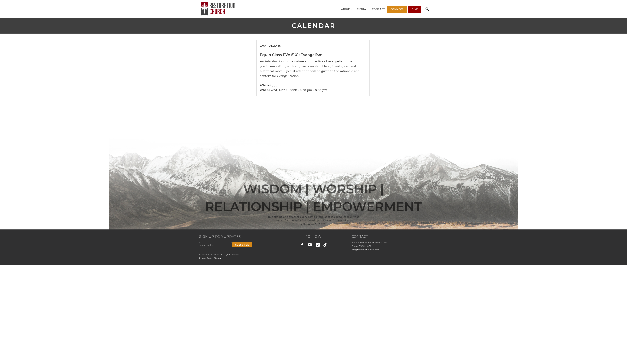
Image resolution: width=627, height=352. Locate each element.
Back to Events (270, 45)
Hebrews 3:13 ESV (314, 224)
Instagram (318, 245)
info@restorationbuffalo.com (365, 249)
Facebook (302, 245)
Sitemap (218, 258)
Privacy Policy (206, 258)
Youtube (310, 245)
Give (415, 9)
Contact (378, 9)
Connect (397, 9)
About (346, 9)
